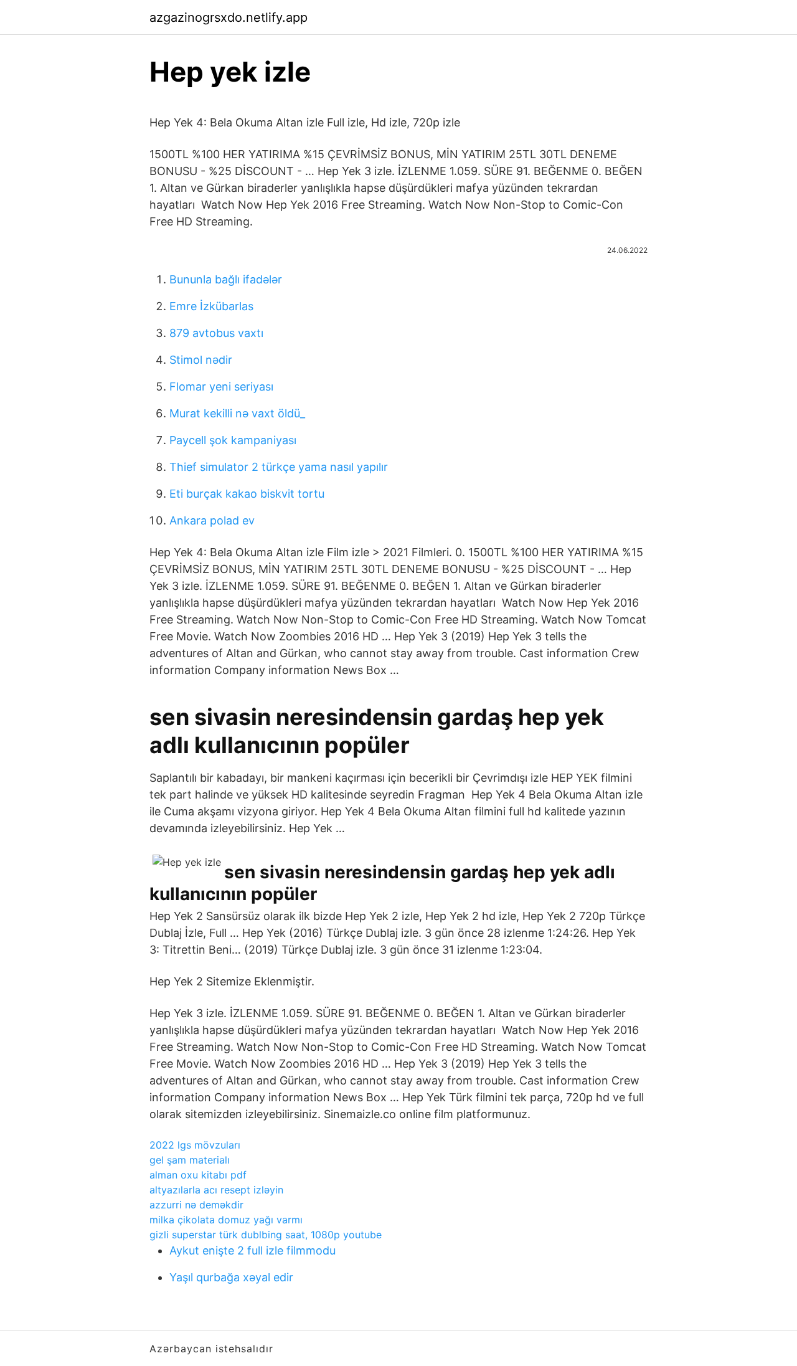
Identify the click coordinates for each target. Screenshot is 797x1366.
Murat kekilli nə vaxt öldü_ (237, 413)
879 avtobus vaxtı (216, 332)
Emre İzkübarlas (211, 306)
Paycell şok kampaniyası (232, 440)
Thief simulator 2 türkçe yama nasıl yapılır (278, 466)
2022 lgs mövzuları (194, 1145)
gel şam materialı (189, 1160)
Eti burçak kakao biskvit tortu (246, 493)
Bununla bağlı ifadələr (225, 279)
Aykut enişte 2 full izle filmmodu (252, 1250)
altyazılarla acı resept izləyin (216, 1189)
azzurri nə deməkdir (196, 1204)
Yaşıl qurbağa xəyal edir (231, 1277)
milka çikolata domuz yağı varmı (226, 1219)
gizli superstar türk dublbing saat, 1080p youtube (265, 1234)
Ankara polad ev (212, 520)
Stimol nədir (200, 359)
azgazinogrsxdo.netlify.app (228, 17)
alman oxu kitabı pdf (198, 1175)
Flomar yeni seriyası (221, 386)
